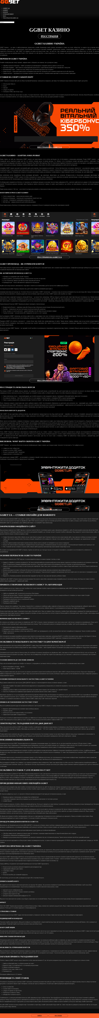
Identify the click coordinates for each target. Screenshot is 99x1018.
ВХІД (4, 16)
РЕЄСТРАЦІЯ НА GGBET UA (10, 18)
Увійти (39, 1015)
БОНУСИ (5, 12)
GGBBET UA (6, 8)
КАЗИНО (5, 10)
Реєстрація (58, 1015)
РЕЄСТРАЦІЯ (49, 36)
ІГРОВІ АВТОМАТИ (8, 14)
